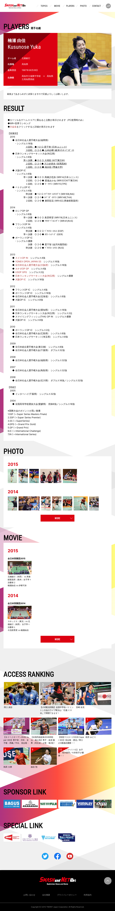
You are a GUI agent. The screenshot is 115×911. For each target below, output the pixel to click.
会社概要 (46, 895)
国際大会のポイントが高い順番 (25, 410)
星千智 (47, 146)
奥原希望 (49, 217)
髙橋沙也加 (50, 177)
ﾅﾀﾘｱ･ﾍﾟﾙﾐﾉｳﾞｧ (52, 220)
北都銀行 (26, 58)
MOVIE (57, 6)
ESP (60, 231)
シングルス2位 (64, 313)
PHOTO (83, 6)
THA (68, 197)
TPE (64, 183)
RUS (70, 220)
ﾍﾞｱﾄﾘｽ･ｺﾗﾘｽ (51, 247)
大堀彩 (48, 160)
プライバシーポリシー (67, 895)
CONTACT (96, 6)
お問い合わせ (29, 895)
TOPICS (44, 6)
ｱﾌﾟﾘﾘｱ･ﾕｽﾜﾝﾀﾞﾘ (52, 194)
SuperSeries (22, 420)
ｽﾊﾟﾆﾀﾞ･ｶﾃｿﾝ (50, 197)
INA (72, 194)
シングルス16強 (43, 293)
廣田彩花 (49, 200)
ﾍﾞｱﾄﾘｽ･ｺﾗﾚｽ (51, 231)
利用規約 (88, 895)
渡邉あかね (50, 180)
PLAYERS (70, 6)
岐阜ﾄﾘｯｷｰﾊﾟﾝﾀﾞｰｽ (64, 150)
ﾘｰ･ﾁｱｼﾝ (49, 183)
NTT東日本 (58, 160)
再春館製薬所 (71, 200)
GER (60, 234)
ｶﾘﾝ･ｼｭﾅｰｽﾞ (50, 234)
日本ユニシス (59, 146)
